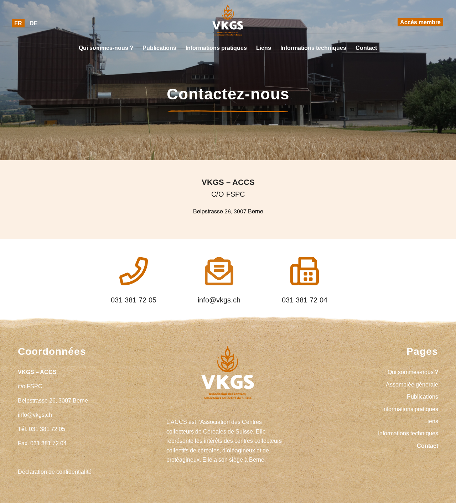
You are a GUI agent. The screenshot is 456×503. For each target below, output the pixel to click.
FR (18, 23)
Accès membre (420, 22)
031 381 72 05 (133, 300)
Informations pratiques (410, 409)
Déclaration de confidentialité (55, 472)
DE (34, 23)
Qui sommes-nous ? (413, 372)
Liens (431, 421)
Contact (427, 446)
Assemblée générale (412, 385)
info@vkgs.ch (219, 300)
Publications (422, 397)
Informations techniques (408, 433)
